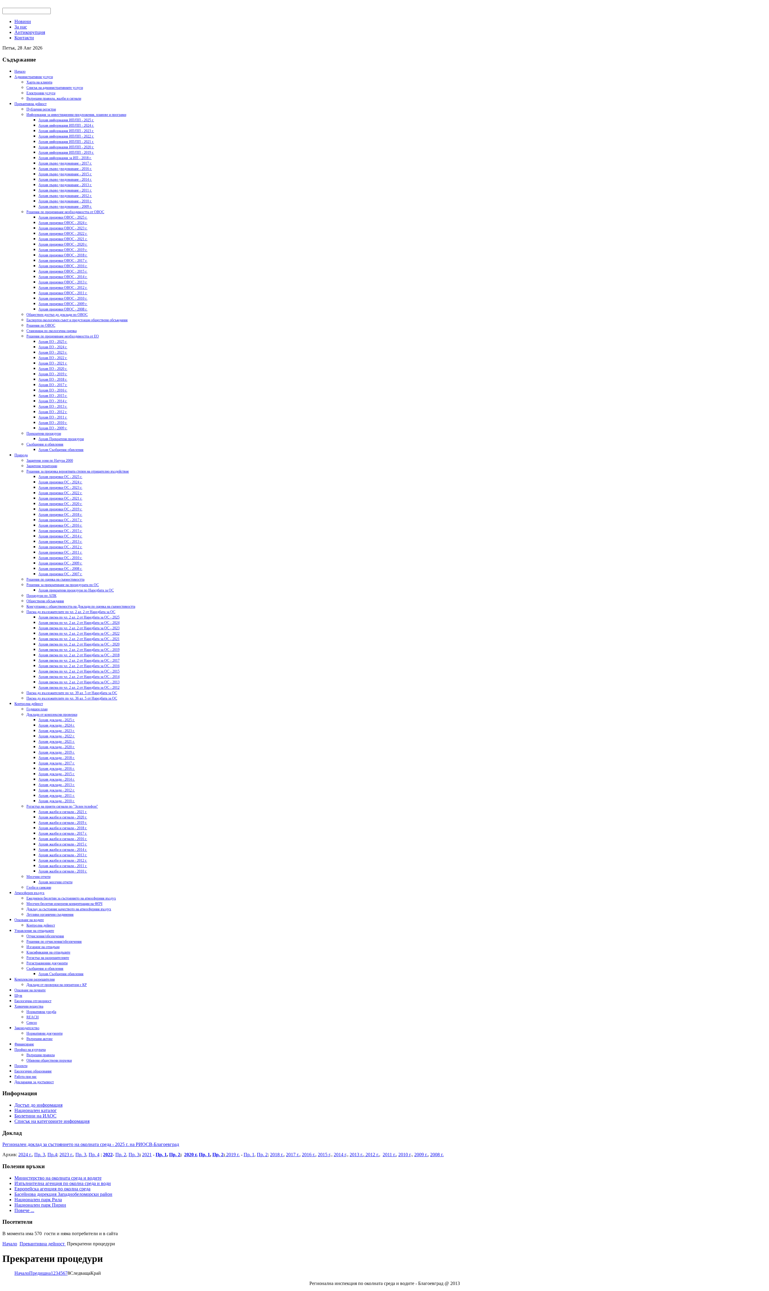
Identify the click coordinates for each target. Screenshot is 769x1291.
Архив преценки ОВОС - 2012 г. (62, 288)
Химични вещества (28, 1006)
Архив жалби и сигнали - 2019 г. (62, 823)
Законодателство (26, 1028)
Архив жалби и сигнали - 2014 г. (62, 850)
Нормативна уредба (41, 1012)
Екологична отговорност (32, 1001)
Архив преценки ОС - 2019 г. (60, 509)
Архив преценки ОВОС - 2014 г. (62, 277)
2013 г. (356, 1154)
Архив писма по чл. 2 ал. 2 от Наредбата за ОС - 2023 (79, 628)
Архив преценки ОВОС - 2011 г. (62, 293)
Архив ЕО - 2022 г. (52, 358)
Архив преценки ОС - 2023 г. (60, 487)
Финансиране (24, 1044)
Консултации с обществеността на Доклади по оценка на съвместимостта (80, 606)
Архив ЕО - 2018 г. (52, 379)
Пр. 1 (161, 1154)
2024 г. (25, 1154)
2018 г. (277, 1154)
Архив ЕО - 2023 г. (52, 352)
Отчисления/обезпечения (45, 936)
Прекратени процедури (43, 433)
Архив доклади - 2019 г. (56, 752)
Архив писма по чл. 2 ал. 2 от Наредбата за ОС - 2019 (79, 650)
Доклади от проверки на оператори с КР (56, 985)
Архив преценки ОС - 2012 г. (60, 547)
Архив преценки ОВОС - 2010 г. (62, 298)
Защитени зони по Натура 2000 (49, 460)
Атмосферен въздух (29, 893)
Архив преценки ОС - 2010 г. (60, 558)
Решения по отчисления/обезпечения (54, 941)
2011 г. (389, 1154)
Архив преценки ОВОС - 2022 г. (62, 233)
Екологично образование (33, 1071)
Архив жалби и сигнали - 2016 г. (62, 839)
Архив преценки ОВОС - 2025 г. (62, 217)
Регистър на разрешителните (47, 958)
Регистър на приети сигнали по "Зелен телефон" (62, 806)
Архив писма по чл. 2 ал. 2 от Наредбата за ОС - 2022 (79, 633)
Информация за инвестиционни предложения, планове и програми (76, 115)
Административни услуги (33, 77)
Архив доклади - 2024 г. (56, 725)
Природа (21, 455)
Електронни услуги (40, 93)
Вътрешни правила (40, 1055)
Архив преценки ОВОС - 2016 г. (62, 266)
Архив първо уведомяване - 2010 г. (65, 201)
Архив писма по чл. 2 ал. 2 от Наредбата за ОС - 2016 (79, 666)
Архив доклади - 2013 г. (56, 785)
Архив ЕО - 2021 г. (52, 363)
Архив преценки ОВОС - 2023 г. (62, 228)
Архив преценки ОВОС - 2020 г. (62, 244)
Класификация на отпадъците (48, 952)
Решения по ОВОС (40, 325)
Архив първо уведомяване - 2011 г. (65, 190)
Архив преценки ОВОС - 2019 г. (62, 250)
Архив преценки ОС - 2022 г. (60, 493)
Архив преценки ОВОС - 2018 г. (62, 255)
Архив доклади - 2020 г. (56, 747)
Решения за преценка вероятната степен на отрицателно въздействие (77, 471)
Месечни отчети (38, 877)
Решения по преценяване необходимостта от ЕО (62, 336)
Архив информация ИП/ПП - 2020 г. (66, 147)
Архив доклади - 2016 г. (56, 768)
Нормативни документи (44, 1033)
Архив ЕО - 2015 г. (52, 396)
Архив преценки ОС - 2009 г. (60, 563)
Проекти (20, 1066)
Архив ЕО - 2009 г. (52, 428)
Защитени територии (41, 466)
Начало (20, 71)
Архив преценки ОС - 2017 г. (60, 520)
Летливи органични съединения (50, 914)
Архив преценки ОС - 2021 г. (60, 498)
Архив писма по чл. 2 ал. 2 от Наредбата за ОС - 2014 (79, 677)
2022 (108, 1154)
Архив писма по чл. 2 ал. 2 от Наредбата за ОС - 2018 (79, 655)
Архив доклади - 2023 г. (56, 731)
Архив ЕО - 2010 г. (52, 423)
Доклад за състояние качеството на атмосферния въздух (68, 909)
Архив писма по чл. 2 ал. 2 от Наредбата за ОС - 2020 (79, 644)
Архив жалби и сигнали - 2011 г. (62, 866)
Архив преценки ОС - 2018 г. (60, 514)
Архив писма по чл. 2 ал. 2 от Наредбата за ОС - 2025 (79, 617)
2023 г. (66, 1154)
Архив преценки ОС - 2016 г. (60, 525)
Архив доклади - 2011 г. (56, 796)
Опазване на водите (29, 920)
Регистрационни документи (47, 963)
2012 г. (371, 1154)
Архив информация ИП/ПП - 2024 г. (66, 125)
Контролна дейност (28, 704)
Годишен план (36, 709)
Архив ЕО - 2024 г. (52, 347)
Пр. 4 (94, 1154)
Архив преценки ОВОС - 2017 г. (62, 261)
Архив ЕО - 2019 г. (52, 374)
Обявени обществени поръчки (49, 1060)
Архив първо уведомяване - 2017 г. (65, 163)
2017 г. (292, 1154)
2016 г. (308, 1154)
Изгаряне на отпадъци (42, 947)
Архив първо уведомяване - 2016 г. (65, 169)
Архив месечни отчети (55, 882)
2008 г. (437, 1154)
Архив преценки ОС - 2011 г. (60, 552)
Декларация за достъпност (34, 1082)
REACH (32, 1017)
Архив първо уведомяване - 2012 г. (65, 196)
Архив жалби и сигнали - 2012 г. (62, 860)
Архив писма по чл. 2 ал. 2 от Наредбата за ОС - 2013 (79, 682)
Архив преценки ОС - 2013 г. (60, 542)
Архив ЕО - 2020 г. (52, 369)
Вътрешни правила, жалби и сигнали (53, 98)
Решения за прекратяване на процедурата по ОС (62, 585)
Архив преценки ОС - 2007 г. (60, 574)
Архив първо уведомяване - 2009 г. (65, 206)
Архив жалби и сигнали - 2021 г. (62, 812)
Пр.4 (52, 1154)
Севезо (31, 1022)
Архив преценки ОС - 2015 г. (60, 531)
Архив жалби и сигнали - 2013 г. (62, 855)
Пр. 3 (39, 1154)
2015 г (324, 1154)
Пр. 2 (120, 1154)
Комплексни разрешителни (34, 979)
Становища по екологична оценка (51, 331)
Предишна (40, 1273)
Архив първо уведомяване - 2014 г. (65, 179)
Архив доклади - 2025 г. (56, 720)
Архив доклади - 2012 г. (56, 790)
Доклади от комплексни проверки (51, 714)
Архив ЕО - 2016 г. (52, 390)
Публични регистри (41, 109)
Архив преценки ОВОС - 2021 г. (62, 239)
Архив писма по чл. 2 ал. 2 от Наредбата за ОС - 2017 (79, 660)
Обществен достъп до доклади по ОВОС (57, 315)
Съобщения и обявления (44, 444)
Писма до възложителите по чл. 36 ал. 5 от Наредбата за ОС (71, 698)
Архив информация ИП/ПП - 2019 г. (66, 152)
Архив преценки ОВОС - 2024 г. (62, 223)
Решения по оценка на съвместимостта (55, 579)
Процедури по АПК (41, 596)
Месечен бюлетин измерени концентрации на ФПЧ (64, 904)
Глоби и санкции (38, 887)
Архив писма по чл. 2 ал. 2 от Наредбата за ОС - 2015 (79, 671)
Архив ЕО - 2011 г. (52, 417)
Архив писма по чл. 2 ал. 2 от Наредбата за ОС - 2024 (79, 623)
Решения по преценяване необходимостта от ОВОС (65, 212)
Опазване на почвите (30, 990)
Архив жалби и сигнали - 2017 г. (62, 833)
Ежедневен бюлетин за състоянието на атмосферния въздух (71, 898)
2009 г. (421, 1154)
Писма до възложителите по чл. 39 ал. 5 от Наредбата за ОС (71, 693)
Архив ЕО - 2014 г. (52, 401)
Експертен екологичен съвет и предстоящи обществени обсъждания (77, 320)
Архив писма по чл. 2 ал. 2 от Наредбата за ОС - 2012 (79, 687)
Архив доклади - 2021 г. (56, 741)
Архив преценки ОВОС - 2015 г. (62, 271)
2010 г (404, 1154)
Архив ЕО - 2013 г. (52, 406)
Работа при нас (25, 1077)
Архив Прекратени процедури (61, 439)
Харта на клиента (39, 82)
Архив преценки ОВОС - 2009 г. (62, 304)
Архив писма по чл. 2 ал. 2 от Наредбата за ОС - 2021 (79, 639)
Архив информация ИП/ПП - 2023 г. (66, 131)
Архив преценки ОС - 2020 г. (60, 504)
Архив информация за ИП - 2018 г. (65, 158)
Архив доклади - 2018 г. (56, 758)
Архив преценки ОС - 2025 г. (60, 477)
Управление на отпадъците (34, 931)
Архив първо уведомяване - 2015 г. (65, 174)
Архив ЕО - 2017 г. (52, 385)
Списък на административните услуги (54, 88)
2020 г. (191, 1154)
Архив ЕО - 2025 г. (52, 342)
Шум (18, 995)
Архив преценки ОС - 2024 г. (60, 482)
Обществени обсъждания (45, 601)
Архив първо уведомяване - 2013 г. (65, 185)
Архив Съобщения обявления (61, 450)
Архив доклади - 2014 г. (56, 779)
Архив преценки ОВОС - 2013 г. (62, 282)
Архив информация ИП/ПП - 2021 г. (66, 142)
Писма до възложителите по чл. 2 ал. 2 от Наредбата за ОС (70, 612)
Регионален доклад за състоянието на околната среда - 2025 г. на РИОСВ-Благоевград (90, 1144)
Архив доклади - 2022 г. (56, 736)
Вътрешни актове (39, 1039)
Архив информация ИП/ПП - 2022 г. (66, 136)
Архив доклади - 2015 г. (56, 774)
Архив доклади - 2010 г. (56, 801)
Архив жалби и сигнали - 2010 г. (62, 871)
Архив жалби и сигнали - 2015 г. (62, 844)
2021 (147, 1154)
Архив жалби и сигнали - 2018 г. (62, 828)
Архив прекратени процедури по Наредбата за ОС (76, 590)
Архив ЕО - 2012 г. (52, 412)
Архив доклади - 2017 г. (56, 763)
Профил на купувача (30, 1050)
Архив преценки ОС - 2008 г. (60, 569)
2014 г (340, 1154)
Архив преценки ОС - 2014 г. (60, 536)
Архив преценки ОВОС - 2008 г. (62, 309)
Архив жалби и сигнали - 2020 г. (62, 817)
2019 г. (232, 1154)
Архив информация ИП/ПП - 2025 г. (66, 120)
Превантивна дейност (30, 104)
